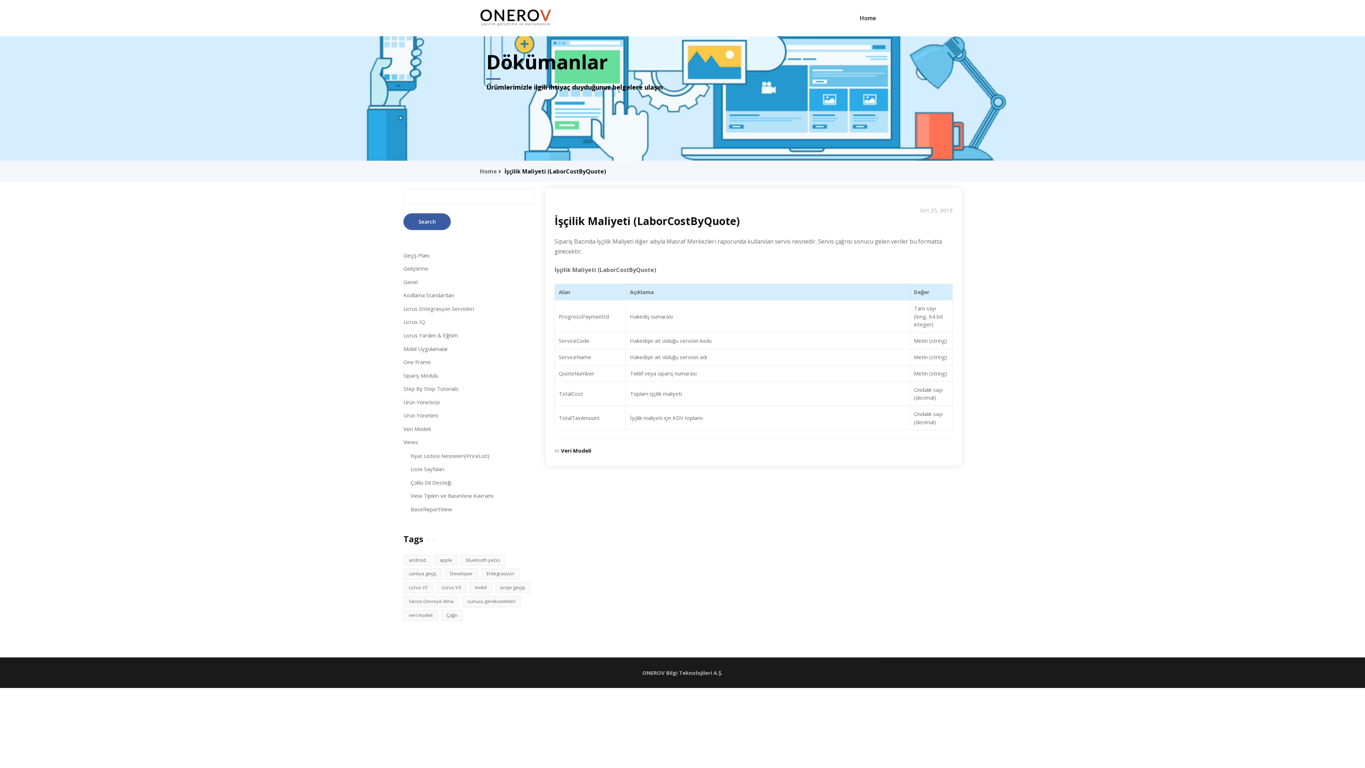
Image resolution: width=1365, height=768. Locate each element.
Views (410, 442)
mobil (481, 587)
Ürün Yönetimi (420, 415)
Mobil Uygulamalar (425, 348)
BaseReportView (431, 509)
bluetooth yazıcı (483, 560)
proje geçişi (512, 587)
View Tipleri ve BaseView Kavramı (452, 495)
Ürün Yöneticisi (421, 402)
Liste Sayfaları (427, 469)
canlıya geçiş (422, 573)
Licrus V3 (451, 587)
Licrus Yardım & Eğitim (430, 335)
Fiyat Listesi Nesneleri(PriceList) (450, 455)
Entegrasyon (500, 573)
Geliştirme (415, 268)
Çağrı (451, 615)
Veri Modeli (417, 428)
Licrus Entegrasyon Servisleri (438, 308)
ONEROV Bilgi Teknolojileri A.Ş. (682, 672)
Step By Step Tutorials (431, 388)
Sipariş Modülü (420, 375)
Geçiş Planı (416, 255)
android (417, 560)
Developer (461, 573)
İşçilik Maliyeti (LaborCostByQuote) (555, 171)
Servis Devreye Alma (431, 601)
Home (868, 18)
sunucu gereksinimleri (491, 601)
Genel (410, 282)
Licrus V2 (418, 587)
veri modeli (421, 615)
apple (446, 560)
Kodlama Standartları (428, 295)
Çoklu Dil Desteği (431, 482)
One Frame (417, 362)
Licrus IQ (414, 321)
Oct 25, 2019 (936, 210)
